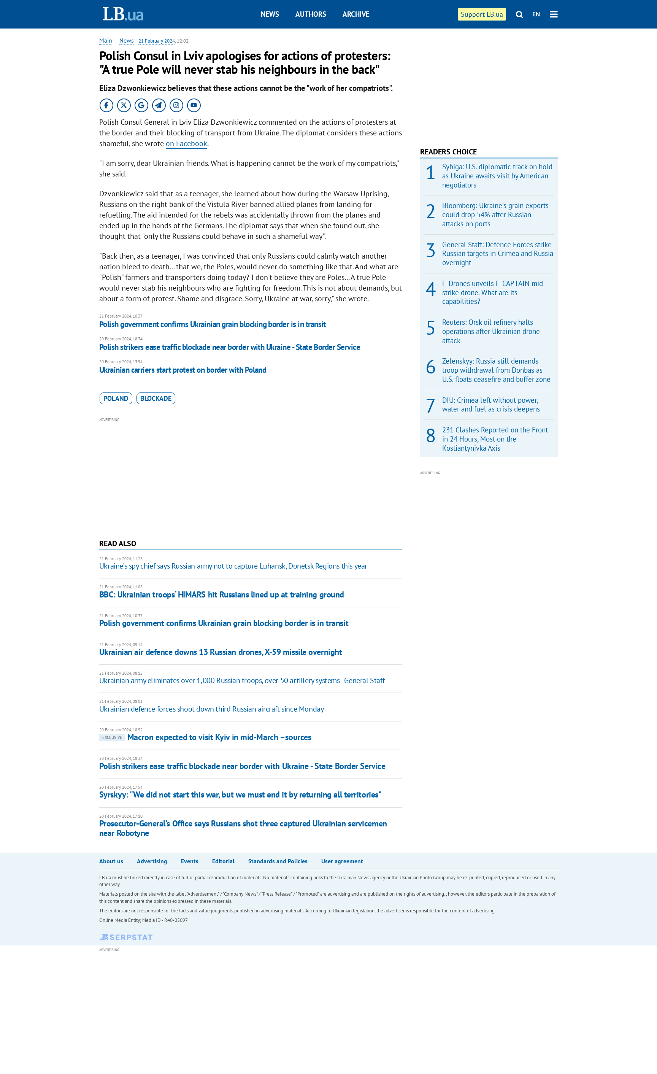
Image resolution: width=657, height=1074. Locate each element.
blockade (155, 398)
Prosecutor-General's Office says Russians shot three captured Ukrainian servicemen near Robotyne (243, 828)
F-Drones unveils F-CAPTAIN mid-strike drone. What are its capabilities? (494, 292)
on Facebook (186, 143)
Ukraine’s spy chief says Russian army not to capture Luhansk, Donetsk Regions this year (233, 566)
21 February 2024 (156, 41)
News (270, 14)
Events (189, 861)
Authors (310, 14)
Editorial (223, 861)
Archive (356, 14)
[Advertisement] (250, 477)
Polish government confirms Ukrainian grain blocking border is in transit (212, 324)
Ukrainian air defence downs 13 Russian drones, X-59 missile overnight (220, 652)
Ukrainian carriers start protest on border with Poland (183, 370)
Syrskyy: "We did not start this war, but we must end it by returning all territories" (240, 794)
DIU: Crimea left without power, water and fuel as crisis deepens (491, 405)
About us (111, 861)
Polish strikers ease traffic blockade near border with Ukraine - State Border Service (229, 347)
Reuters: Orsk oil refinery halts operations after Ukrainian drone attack (491, 331)
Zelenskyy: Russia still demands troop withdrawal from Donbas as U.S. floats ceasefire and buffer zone (496, 370)
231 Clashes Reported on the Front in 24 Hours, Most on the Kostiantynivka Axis (495, 439)
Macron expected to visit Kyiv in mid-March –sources (206, 737)
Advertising (152, 861)
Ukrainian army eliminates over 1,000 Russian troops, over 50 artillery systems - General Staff (241, 680)
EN (536, 14)
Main (105, 40)
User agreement (342, 861)
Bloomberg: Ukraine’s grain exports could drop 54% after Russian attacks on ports (495, 214)
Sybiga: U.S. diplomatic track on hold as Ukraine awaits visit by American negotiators (497, 175)
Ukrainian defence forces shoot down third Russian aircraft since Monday (211, 709)
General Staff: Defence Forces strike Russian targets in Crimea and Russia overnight (497, 253)
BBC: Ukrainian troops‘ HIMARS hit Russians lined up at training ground (221, 594)
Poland (116, 398)
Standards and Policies (278, 861)
